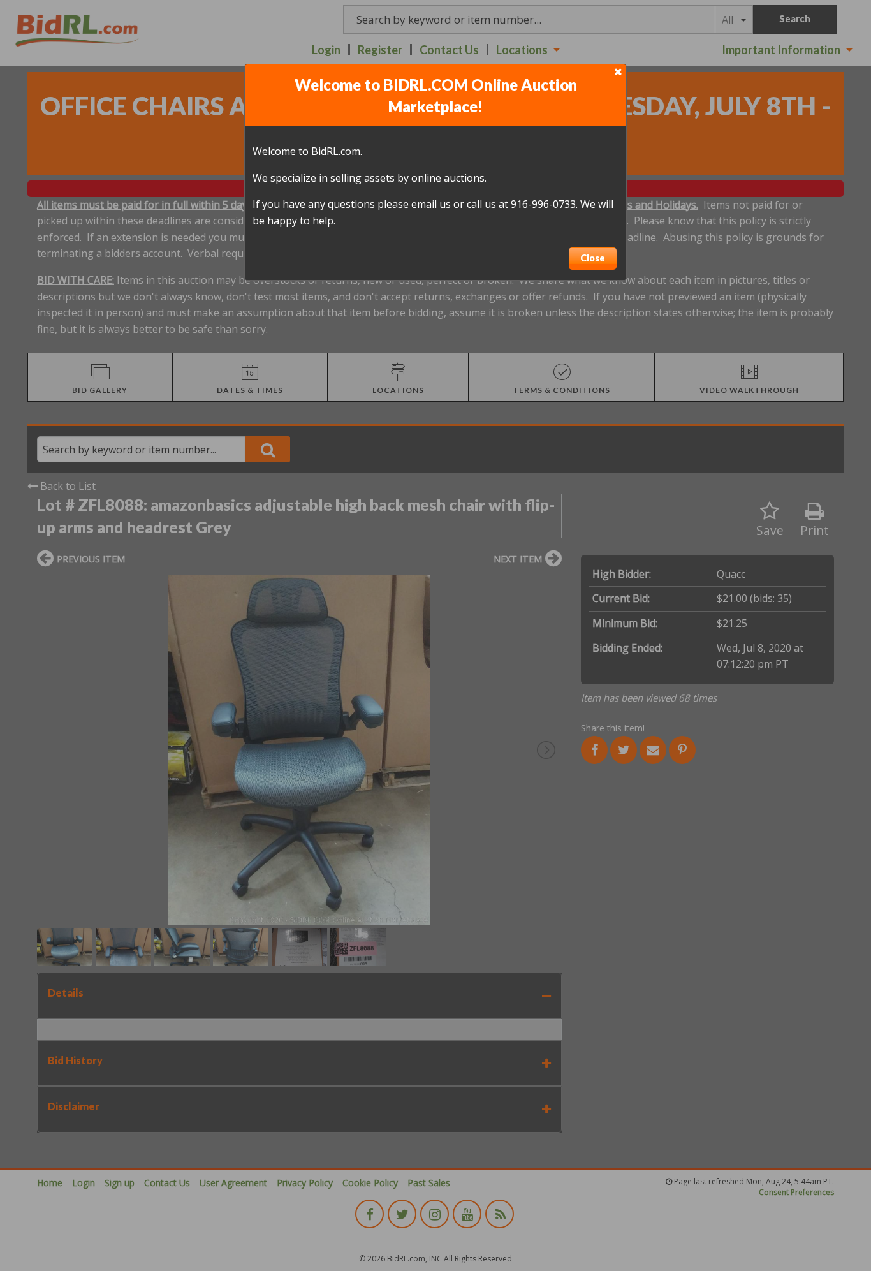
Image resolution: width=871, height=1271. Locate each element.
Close (592, 258)
